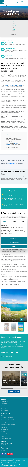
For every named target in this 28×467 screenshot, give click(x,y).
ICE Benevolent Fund (5, 429)
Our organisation (4, 401)
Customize (14, 242)
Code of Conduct (4, 421)
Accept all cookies (14, 238)
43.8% (5, 205)
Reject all (14, 246)
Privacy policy (13, 459)
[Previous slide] (21, 319)
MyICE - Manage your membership (8, 424)
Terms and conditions (22, 459)
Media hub (18, 460)
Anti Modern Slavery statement (7, 460)
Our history (3, 405)
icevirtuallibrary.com (7, 356)
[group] (6, 327)
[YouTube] (8, 453)
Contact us (3, 450)
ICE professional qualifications (7, 417)
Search (22, 2)
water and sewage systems (16, 85)
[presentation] (11, 378)
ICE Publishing (4, 433)
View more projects (14, 391)
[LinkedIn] (5, 453)
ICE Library (3, 431)
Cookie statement (4, 459)
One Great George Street (6, 438)
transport (7, 85)
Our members (4, 403)
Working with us (4, 408)
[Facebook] (2, 453)
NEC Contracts (4, 436)
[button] (25, 374)
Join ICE (2, 415)
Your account (18, 2)
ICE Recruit (3, 434)
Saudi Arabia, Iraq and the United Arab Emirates (14, 195)
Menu (26, 2)
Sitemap (23, 460)
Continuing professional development (8, 419)
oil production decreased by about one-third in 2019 (14, 200)
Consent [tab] (5, 221)
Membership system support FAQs (8, 422)
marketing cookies (11, 163)
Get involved (3, 406)
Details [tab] (14, 221)
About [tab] (23, 221)
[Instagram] (11, 453)
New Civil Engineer (4, 410)
